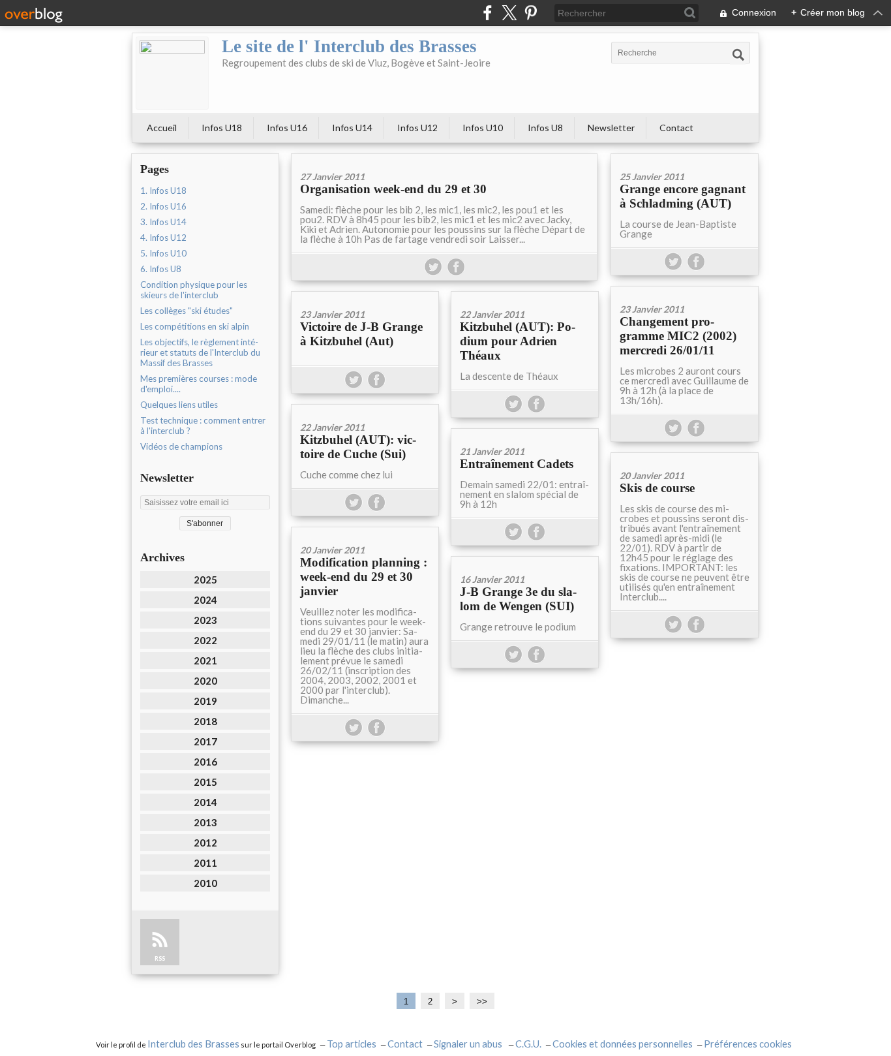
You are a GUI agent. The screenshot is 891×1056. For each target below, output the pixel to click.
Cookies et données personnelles (622, 1043)
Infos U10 (482, 127)
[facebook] (487, 12)
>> (482, 1001)
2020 (205, 681)
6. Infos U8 (160, 269)
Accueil (162, 127)
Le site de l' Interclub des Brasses (349, 46)
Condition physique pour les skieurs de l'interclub (193, 289)
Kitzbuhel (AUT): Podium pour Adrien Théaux (517, 341)
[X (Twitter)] (509, 12)
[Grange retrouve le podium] (524, 561)
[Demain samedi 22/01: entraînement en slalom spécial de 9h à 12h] (524, 433)
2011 (205, 863)
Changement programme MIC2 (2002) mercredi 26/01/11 (678, 336)
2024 (205, 600)
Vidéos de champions (181, 446)
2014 (205, 802)
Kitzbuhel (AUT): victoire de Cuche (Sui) (358, 447)
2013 (205, 822)
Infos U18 (222, 127)
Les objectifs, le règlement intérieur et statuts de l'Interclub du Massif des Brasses (200, 352)
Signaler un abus (469, 1043)
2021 (205, 660)
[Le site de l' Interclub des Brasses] (172, 73)
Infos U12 (417, 127)
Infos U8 (545, 127)
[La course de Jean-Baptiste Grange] (684, 158)
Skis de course (657, 488)
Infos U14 (352, 127)
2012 (205, 842)
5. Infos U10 (163, 253)
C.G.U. (528, 1043)
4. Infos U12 (163, 237)
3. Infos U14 (163, 222)
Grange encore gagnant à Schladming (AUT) (683, 196)
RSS (160, 958)
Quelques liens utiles (179, 404)
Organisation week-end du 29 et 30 (393, 189)
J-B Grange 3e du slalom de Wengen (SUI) (518, 599)
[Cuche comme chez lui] (365, 409)
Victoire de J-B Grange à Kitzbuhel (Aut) (361, 334)
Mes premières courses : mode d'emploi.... (198, 383)
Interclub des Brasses (193, 1043)
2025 (205, 579)
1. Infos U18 (163, 190)
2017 (205, 741)
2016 (205, 762)
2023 (205, 620)
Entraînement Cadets (516, 464)
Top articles (351, 1043)
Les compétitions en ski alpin (194, 326)
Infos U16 (287, 127)
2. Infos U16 (163, 206)
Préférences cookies (748, 1043)
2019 (205, 701)
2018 (205, 721)
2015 (205, 782)
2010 (205, 883)
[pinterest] (530, 12)
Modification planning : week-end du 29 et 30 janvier (363, 576)
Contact (676, 127)
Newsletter (611, 127)
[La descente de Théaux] (524, 296)
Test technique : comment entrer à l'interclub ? (202, 425)
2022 (205, 640)
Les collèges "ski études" (186, 310)
